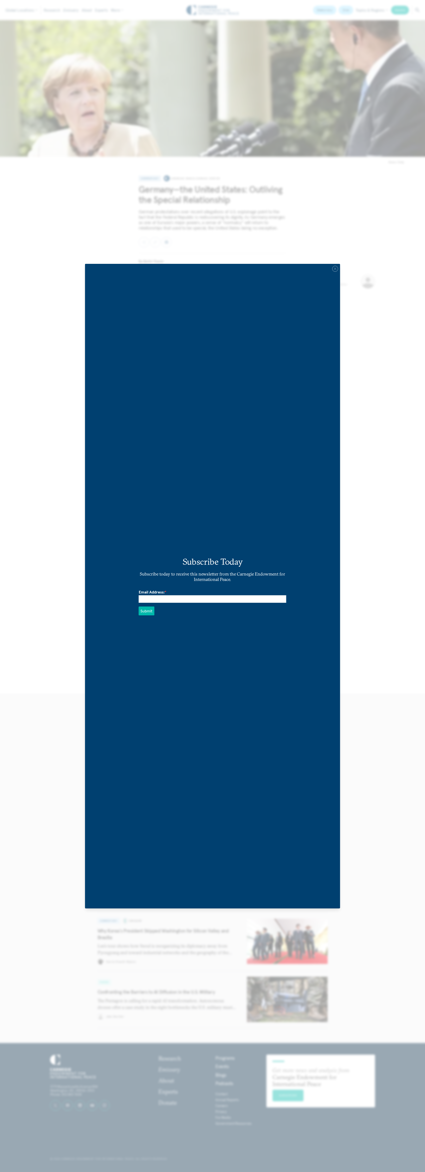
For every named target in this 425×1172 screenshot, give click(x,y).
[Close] (335, 268)
